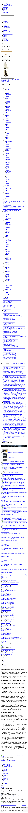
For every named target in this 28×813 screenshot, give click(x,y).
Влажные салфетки (8, 323)
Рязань (15, 419)
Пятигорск (6, 418)
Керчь (19, 386)
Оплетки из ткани (7, 303)
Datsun (8, 107)
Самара (22, 419)
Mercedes (8, 148)
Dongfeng (8, 110)
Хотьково (19, 431)
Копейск (17, 389)
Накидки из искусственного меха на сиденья (14, 206)
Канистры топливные (8, 327)
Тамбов (24, 427)
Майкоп (18, 395)
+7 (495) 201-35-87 (5, 79)
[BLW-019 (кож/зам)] (14, 594)
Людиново (6, 395)
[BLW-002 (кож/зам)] (14, 629)
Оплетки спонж (7, 309)
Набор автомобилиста (8, 329)
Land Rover (9, 141)
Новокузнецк (19, 403)
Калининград (6, 385)
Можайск (9, 397)
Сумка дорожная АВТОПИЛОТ (11, 346)
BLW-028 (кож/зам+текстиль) (8, 591)
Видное (20, 372)
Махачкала (23, 395)
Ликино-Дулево (18, 393)
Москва (15, 363)
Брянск (5, 366)
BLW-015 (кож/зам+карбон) (7, 603)
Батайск (15, 369)
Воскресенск (11, 376)
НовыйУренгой (15, 407)
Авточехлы (6, 20)
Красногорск (18, 390)
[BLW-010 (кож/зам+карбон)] (14, 617)
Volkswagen (9, 181)
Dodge (7, 109)
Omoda (8, 155)
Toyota (7, 179)
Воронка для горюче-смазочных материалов (14, 326)
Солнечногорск (19, 423)
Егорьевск (21, 380)
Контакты (5, 10)
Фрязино (5, 431)
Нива (7, 193)
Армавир (15, 367)
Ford (7, 118)
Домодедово (6, 380)
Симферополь (7, 423)
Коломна (18, 388)
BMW (7, 93)
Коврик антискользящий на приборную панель (14, 328)
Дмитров (13, 379)
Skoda (7, 166)
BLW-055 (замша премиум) (7, 650)
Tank (7, 176)
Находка (10, 399)
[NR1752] (14, 641)
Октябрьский (6, 410)
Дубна (11, 380)
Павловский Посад (14, 411)
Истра (13, 384)
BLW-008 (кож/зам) (5, 623)
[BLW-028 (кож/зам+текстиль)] (14, 590)
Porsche (8, 268)
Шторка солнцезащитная (9, 358)
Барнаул (11, 369)
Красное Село (7, 392)
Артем (19, 367)
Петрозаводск (22, 412)
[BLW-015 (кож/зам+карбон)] (14, 602)
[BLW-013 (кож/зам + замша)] (14, 606)
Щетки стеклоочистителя (9, 357)
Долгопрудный (19, 379)
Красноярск (14, 392)
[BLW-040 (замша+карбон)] (14, 653)
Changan (8, 98)
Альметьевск (14, 366)
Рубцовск (5, 419)
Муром (19, 397)
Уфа (24, 429)
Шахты (15, 433)
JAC (7, 132)
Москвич (8, 190)
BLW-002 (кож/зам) (5, 630)
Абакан (9, 366)
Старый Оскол (11, 425)
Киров (22, 386)
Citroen (8, 103)
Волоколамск (22, 375)
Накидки (5, 21)
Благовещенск (15, 371)
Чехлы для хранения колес (9, 353)
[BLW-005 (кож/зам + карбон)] (14, 625)
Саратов (10, 420)
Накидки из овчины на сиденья (11, 210)
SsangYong (8, 171)
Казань (23, 384)
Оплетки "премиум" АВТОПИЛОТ (12, 300)
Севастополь (15, 420)
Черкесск (22, 432)
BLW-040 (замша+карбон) (7, 654)
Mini (7, 149)
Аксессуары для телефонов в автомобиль (13, 316)
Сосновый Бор (7, 424)
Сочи (12, 424)
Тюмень (5, 429)
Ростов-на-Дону (22, 418)
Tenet (7, 177)
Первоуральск (7, 412)
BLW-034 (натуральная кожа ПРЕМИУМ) (11, 638)
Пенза (20, 411)
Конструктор (6, 27)
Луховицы (9, 394)
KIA (7, 138)
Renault (8, 162)
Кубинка (24, 392)
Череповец (17, 432)
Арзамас (11, 367)
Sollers (7, 170)
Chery (7, 99)
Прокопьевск (6, 415)
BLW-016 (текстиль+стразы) (7, 599)
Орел (14, 410)
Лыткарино (15, 394)
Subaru (8, 172)
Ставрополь (17, 424)
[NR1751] (14, 645)
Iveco (7, 129)
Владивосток (6, 373)
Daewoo (8, 106)
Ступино (24, 425)
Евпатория (16, 380)
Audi (7, 89)
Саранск (5, 420)
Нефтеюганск (6, 401)
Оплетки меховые (7, 305)
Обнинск (15, 408)
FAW (7, 115)
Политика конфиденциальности (8, 760)
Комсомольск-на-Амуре (9, 389)
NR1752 (3, 642)
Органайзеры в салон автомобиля (11, 335)
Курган (5, 393)
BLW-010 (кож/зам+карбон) (7, 619)
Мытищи (23, 397)
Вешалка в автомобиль (9, 322)
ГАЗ (7, 292)
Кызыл (12, 393)
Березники (6, 371)
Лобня (5, 394)
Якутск (22, 436)
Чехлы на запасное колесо (9, 354)
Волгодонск (6, 375)
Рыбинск (10, 419)
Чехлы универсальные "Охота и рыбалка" (13, 355)
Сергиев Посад (11, 421)
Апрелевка (6, 367)
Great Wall (8, 122)
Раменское (11, 418)
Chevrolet (8, 101)
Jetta (7, 135)
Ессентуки (16, 381)
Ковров (14, 388)
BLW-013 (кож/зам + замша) (7, 607)
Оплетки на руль (7, 333)
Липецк (24, 393)
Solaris (7, 168)
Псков (17, 415)
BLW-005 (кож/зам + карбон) (8, 626)
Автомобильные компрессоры (10, 313)
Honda (7, 125)
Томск (13, 428)
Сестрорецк (23, 421)
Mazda (7, 146)
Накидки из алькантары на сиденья (12, 209)
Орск (8, 411)
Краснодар (23, 390)
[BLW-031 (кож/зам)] (14, 586)
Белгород (19, 369)
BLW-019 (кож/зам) (5, 595)
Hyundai (8, 127)
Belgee (7, 92)
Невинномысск (17, 399)
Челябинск (12, 432)
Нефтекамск (23, 399)
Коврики (5, 22)
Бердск (23, 369)
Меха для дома (7, 205)
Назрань (15, 398)
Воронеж (5, 376)
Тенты (5, 25)
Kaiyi (7, 137)
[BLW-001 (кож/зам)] (14, 633)
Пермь (12, 412)
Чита (8, 433)
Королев (22, 389)
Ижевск (5, 384)
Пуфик (5, 342)
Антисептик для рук (8, 318)
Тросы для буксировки (9, 352)
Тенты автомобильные (9, 350)
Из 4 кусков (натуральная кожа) (8, 580)
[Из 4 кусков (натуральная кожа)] (14, 578)
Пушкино (5, 416)
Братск (21, 371)
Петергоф (16, 412)
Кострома (5, 390)
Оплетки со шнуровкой (9, 307)
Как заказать (6, 4)
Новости (5, 12)
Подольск (20, 414)
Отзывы (5, 8)
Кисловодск (6, 388)
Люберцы (20, 394)
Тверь (5, 428)
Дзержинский (22, 377)
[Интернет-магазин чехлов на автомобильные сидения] (14, 65)
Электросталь (14, 434)
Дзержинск (16, 377)
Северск (5, 421)
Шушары (19, 433)
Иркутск (10, 384)
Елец (12, 381)
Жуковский (21, 381)
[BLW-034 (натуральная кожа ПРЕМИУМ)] (14, 637)
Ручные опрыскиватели (9, 345)
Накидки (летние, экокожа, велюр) (11, 207)
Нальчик (20, 398)
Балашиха (6, 369)
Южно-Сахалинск (16, 436)
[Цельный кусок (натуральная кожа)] (14, 582)
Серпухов (17, 421)
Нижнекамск (15, 402)
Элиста (5, 436)
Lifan (7, 144)
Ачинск (18, 368)
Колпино (23, 388)
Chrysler (8, 102)
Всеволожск (18, 376)
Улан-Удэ (10, 429)
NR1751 (3, 646)
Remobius (24, 805)
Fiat (7, 116)
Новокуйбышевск (7, 405)
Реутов (16, 418)
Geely (7, 120)
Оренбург (18, 410)
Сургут (5, 427)
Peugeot (8, 159)
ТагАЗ (7, 196)
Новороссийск (23, 405)
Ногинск (21, 407)
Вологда (17, 375)
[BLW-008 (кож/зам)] (14, 621)
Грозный (11, 377)
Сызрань (9, 427)
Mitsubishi (8, 150)
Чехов (5, 433)
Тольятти (9, 428)
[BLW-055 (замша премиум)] (14, 649)
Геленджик (6, 377)
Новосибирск (6, 406)
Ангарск (23, 366)
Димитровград (7, 379)
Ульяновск (15, 429)
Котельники (11, 390)
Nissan (7, 153)
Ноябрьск (11, 408)
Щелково (24, 433)
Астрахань (13, 368)
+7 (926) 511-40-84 (14, 79)
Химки (15, 431)
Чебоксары (6, 432)
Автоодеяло (6, 314)
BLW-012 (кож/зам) (5, 611)
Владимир (19, 373)
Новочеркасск (22, 406)
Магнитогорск (12, 395)
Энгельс (9, 436)
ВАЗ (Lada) (9, 188)
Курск (8, 393)
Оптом (5, 9)
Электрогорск (7, 434)
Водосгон (5, 324)
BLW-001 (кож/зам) (5, 634)
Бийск (10, 371)
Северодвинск (22, 420)
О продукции (6, 3)
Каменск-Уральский (19, 385)
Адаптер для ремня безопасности (11, 315)
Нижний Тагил (12, 403)
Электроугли (21, 434)
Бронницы (6, 372)
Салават (19, 419)
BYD (7, 96)
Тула (19, 428)
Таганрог (20, 427)
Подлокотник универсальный (10, 339)
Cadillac (8, 222)
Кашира (11, 386)
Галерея (5, 1)
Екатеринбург (7, 381)
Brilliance (8, 94)
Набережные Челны (8, 398)
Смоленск (13, 423)
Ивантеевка (21, 382)
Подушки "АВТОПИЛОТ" (10, 340)
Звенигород (6, 382)
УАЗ (7, 198)
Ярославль (6, 437)
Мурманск (14, 397)
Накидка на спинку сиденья (10, 331)
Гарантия (5, 7)
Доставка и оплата (7, 5)
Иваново (16, 382)
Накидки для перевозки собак (10, 332)
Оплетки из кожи (7, 301)
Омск (11, 410)
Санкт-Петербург (21, 363)
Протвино (12, 415)
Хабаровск (11, 431)
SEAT (7, 164)
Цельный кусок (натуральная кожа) (9, 584)
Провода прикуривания (9, 341)
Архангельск (6, 368)
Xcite (7, 185)
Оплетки (5, 23)
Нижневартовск (7, 402)
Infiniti (7, 246)
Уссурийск (20, 429)
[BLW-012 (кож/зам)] (14, 610)
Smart (7, 167)
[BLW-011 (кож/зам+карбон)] (14, 614)
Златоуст (11, 382)
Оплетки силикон (7, 306)
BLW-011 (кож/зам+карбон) (7, 615)
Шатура (11, 433)
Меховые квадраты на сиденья (10, 203)
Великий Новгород (14, 372)
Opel (7, 157)
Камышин (6, 386)
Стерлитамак (18, 425)
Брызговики (6, 320)
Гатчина (23, 376)
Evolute (8, 112)
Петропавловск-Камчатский (10, 414)
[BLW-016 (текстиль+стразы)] (14, 598)
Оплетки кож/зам (7, 302)
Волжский (12, 375)
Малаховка (11, 437)
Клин (11, 388)
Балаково (22, 368)
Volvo (7, 183)
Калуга (12, 385)
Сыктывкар (15, 427)
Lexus (7, 142)
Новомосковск (16, 405)
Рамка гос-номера (7, 344)
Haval (7, 124)
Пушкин (21, 415)
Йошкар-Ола (18, 384)
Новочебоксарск (14, 406)
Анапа (19, 366)
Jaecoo (7, 133)
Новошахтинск (7, 407)
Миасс (5, 397)
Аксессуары (6, 26)
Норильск (6, 408)
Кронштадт (19, 392)
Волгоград (24, 373)
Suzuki (7, 174)
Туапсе (16, 428)
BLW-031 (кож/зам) (5, 588)
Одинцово (20, 408)
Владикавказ (13, 373)
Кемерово (15, 386)
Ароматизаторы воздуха (9, 319)
